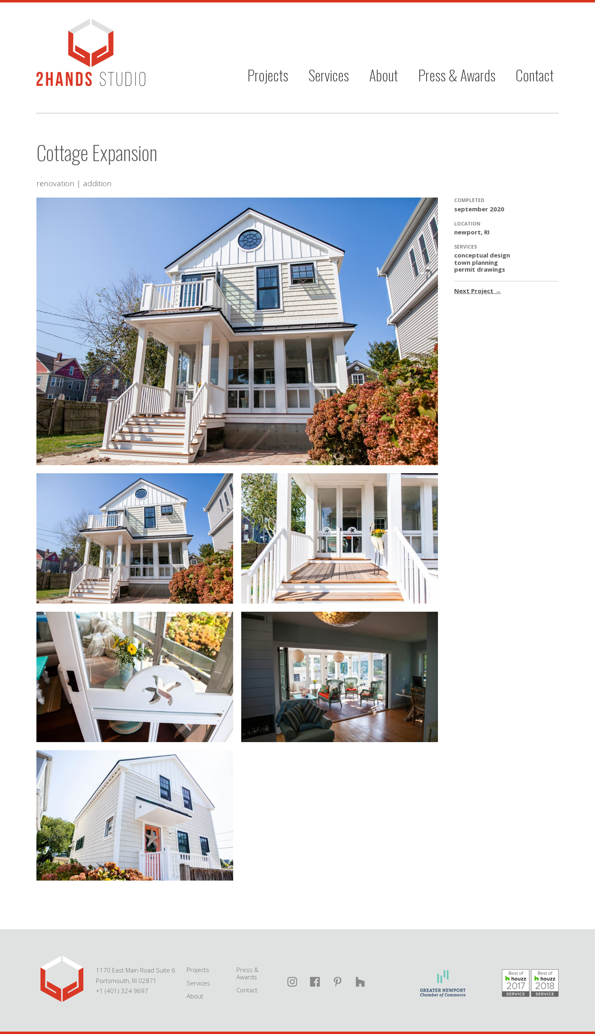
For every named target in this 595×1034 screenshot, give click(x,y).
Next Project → (477, 291)
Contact (535, 75)
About (383, 75)
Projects (267, 75)
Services (328, 75)
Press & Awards (456, 75)
